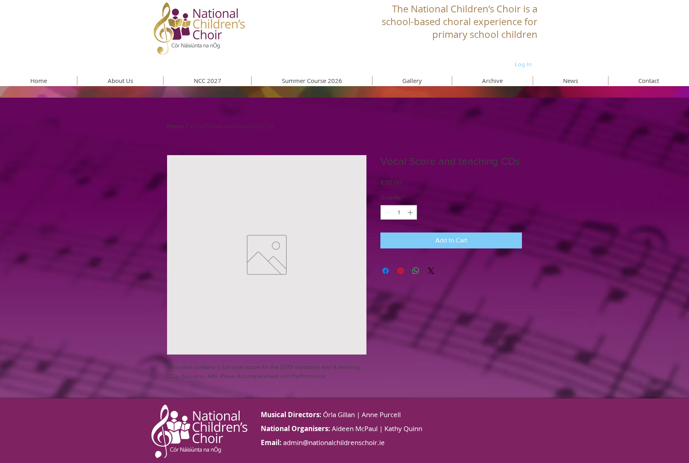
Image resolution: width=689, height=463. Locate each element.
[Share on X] (431, 271)
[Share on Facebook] (385, 271)
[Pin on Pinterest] (401, 271)
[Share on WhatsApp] (416, 271)
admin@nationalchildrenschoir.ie (334, 442)
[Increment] (411, 212)
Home (175, 126)
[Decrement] (387, 212)
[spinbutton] (399, 212)
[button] (120, 80)
